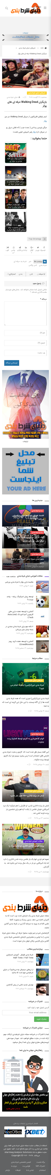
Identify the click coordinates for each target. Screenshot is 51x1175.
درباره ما (14, 1166)
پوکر (45, 121)
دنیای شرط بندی (12, 97)
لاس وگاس (33, 265)
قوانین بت (26, 1166)
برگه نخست (40, 1162)
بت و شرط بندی (37, 510)
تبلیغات (25, 33)
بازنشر (7, 1170)
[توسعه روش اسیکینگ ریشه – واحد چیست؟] (42, 602)
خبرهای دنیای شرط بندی (27, 48)
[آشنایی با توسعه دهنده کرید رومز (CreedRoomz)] (42, 646)
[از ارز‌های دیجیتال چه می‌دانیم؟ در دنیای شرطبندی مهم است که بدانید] (42, 975)
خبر (30, 261)
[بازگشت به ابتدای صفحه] (2, 1172)
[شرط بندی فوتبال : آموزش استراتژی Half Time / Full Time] (42, 960)
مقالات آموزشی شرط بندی (33, 841)
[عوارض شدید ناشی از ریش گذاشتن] (42, 989)
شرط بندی (43, 265)
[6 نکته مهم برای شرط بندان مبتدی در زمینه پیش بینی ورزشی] (42, 631)
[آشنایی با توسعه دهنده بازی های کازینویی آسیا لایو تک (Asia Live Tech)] (42, 616)
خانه (42, 48)
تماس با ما (30, 1170)
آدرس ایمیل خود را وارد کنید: (38, 1007)
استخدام (42, 1170)
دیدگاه (43, 299)
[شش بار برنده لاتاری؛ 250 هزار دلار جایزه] (25, 786)
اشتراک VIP (40, 1166)
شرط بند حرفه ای (20, 261)
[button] (7, 1132)
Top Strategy (34, 239)
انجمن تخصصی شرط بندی (21, 1162)
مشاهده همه (11, 576)
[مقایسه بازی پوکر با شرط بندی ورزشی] (42, 587)
